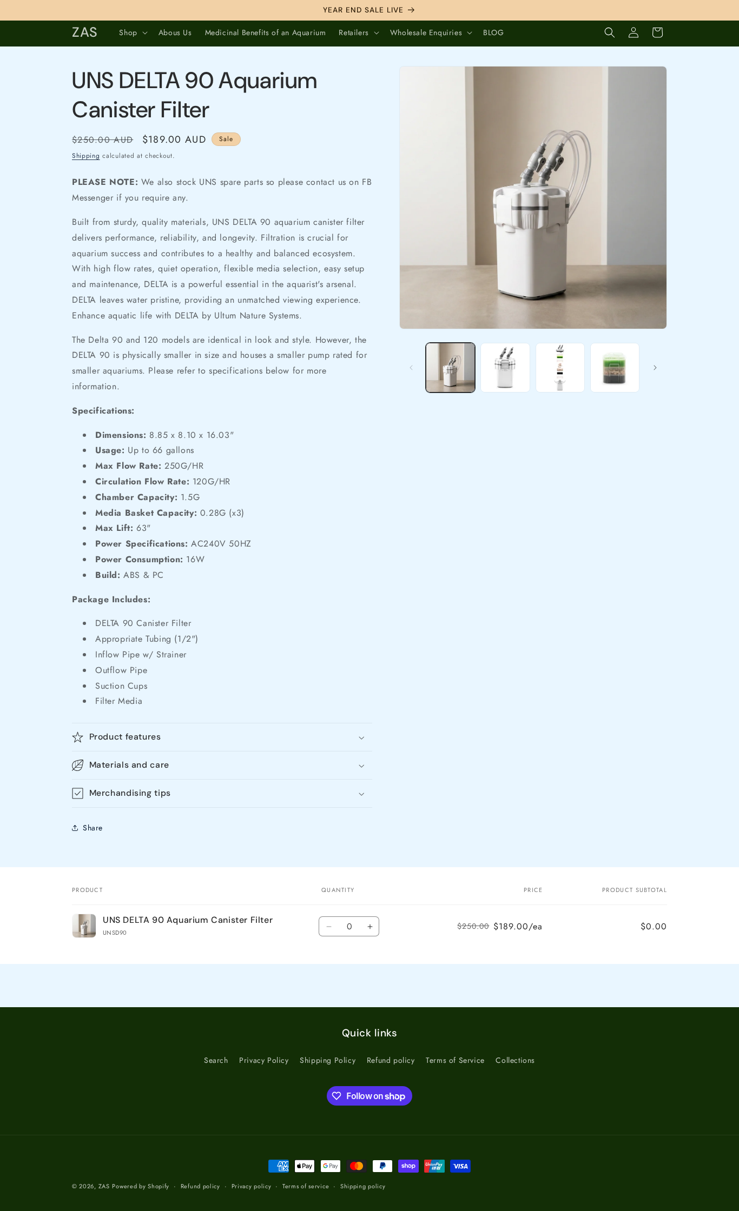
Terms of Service (455, 1060)
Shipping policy (363, 1186)
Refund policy (391, 1060)
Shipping (86, 156)
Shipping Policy (327, 1060)
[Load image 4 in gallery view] (614, 367)
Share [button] (93, 827)
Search (216, 1060)
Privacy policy (252, 1186)
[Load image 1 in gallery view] (450, 367)
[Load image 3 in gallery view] (560, 367)
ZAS (104, 1186)
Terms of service (305, 1186)
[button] (132, 32)
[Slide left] (411, 368)
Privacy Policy (263, 1060)
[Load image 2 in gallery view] (505, 367)
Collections (515, 1060)
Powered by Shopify (140, 1186)
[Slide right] (655, 368)
